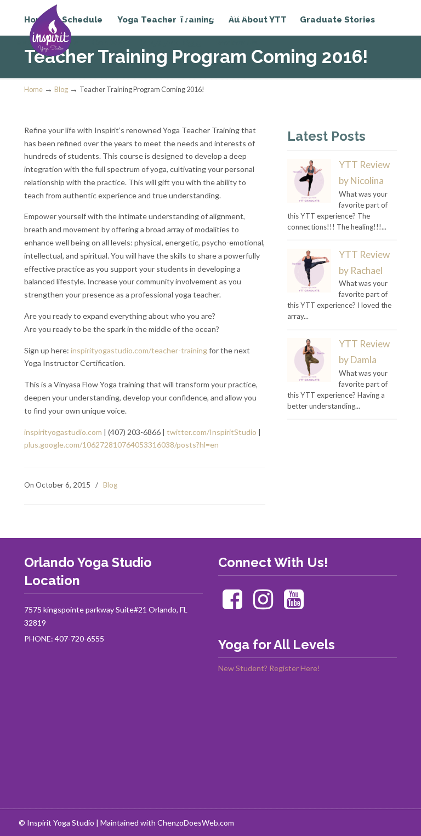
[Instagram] (262, 604)
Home (33, 89)
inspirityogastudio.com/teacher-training (139, 350)
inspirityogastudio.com (63, 432)
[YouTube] (293, 604)
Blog (61, 89)
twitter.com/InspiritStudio (212, 432)
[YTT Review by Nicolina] (309, 200)
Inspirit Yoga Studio (69, 30)
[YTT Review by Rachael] (309, 289)
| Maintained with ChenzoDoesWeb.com (165, 822)
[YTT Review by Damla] (309, 379)
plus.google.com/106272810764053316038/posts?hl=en (121, 444)
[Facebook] (232, 604)
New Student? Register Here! (269, 668)
